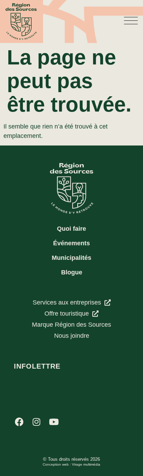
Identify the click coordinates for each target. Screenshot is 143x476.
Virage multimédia (86, 464)
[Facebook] (19, 421)
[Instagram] (36, 421)
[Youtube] (53, 421)
